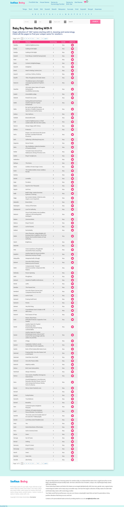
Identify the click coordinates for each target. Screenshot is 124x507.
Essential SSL (4, 506)
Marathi (54, 9)
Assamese (98, 9)
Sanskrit (47, 9)
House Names (44, 2)
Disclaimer (33, 497)
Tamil (30, 9)
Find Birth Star (33, 2)
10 (37, 38)
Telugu (25, 9)
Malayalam (61, 9)
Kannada (70, 9)
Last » (46, 38)
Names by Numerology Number (57, 3)
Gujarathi (83, 9)
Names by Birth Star (69, 3)
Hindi (76, 9)
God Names (78, 2)
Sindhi (36, 9)
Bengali (90, 9)
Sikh (41, 9)
